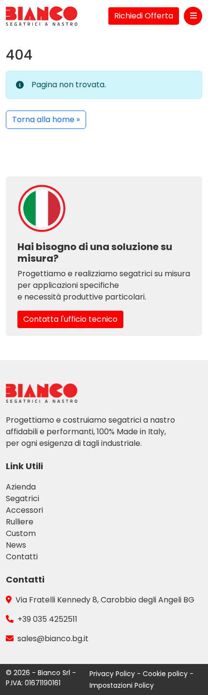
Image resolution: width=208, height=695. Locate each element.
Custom (21, 533)
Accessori (24, 510)
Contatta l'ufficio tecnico (70, 319)
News (16, 545)
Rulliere (19, 521)
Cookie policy (166, 674)
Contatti (22, 556)
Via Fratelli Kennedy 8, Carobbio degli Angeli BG (104, 599)
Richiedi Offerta (143, 15)
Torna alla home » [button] (46, 119)
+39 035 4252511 (47, 619)
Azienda (21, 486)
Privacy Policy (113, 674)
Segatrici (22, 498)
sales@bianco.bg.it (53, 638)
